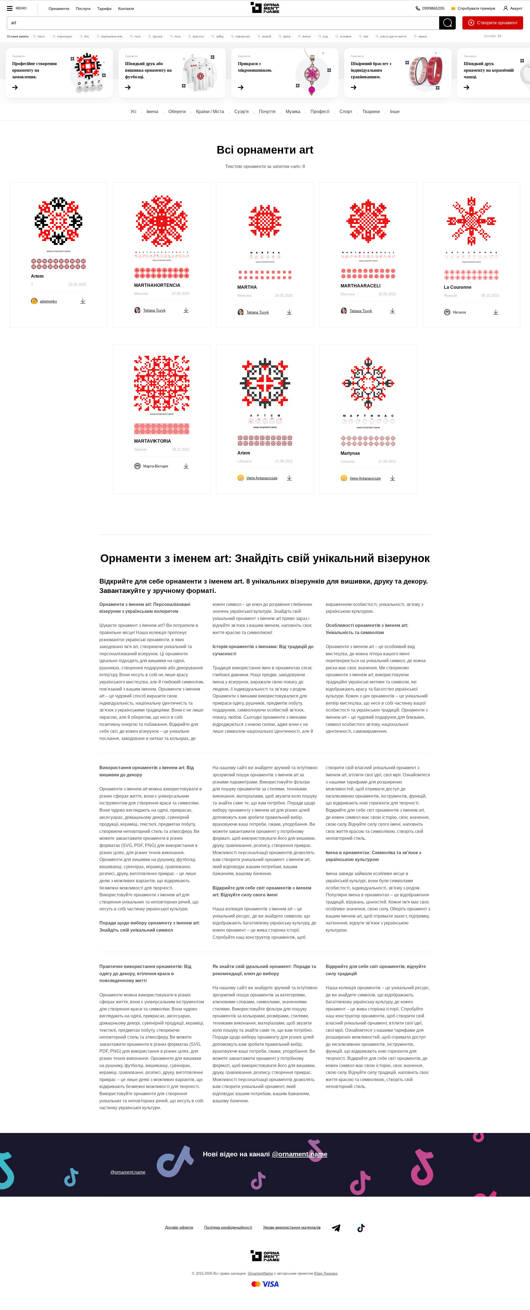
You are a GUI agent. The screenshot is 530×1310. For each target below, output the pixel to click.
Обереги (177, 111)
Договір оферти (179, 1227)
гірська (157, 36)
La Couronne (457, 287)
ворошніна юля (111, 36)
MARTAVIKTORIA (152, 441)
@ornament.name (299, 1154)
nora (177, 36)
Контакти (126, 8)
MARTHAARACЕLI (360, 286)
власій (266, 36)
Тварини (371, 111)
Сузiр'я (241, 111)
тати (137, 36)
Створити (487, 22)
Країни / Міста (210, 111)
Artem (37, 276)
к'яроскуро (64, 36)
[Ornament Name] (265, 7)
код (325, 36)
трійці (219, 36)
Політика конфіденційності (228, 1227)
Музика (293, 111)
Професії (320, 111)
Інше (395, 111)
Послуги (83, 8)
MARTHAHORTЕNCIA (157, 285)
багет (41, 36)
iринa (286, 36)
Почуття (267, 111)
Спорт (346, 111)
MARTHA (247, 287)
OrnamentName (260, 1273)
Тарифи (104, 8)
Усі (133, 111)
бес (86, 36)
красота (198, 36)
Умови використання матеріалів (291, 1227)
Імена (152, 111)
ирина (422, 36)
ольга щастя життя (392, 36)
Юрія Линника (325, 1273)
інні (365, 36)
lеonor (306, 36)
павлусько (242, 36)
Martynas (350, 453)
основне (345, 36)
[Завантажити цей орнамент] (83, 301)
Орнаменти (59, 8)
